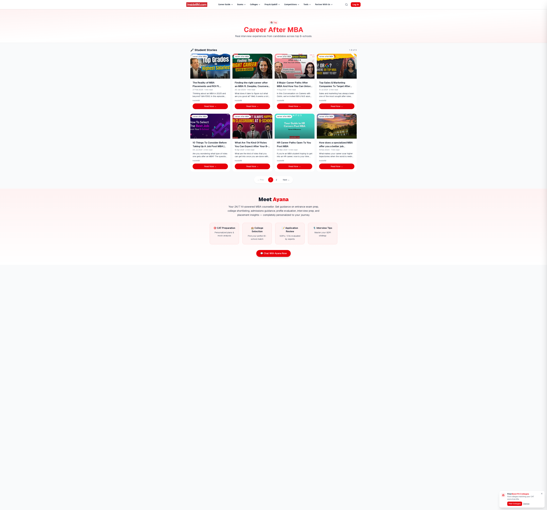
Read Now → (210, 106)
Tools (306, 4)
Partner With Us (322, 4)
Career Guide (224, 4)
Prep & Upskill (271, 4)
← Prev (260, 179)
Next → (286, 179)
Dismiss (526, 504)
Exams (240, 4)
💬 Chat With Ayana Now (273, 253)
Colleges (254, 4)
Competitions (290, 4)
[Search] (346, 4)
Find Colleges (515, 504)
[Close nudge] (542, 493)
